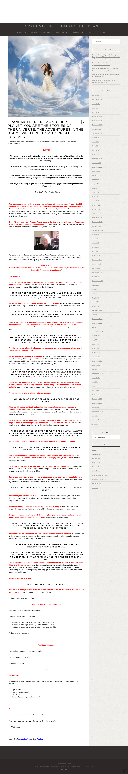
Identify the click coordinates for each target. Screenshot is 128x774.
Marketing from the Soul (100, 475)
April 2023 (95, 150)
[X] (66, 770)
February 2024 (97, 116)
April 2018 (95, 390)
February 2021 (97, 260)
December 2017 (97, 403)
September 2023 (97, 133)
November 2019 (97, 323)
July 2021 (95, 239)
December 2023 (97, 121)
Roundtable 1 (96, 483)
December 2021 (97, 217)
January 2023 (96, 163)
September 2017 (97, 411)
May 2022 (95, 196)
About (94, 450)
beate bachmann (25, 739)
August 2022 (96, 184)
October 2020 (96, 276)
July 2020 (95, 289)
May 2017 (95, 424)
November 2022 (97, 171)
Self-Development (65, 141)
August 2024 (96, 104)
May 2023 (95, 146)
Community (31, 141)
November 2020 (97, 272)
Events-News (96, 462)
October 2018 (96, 369)
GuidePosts (96, 471)
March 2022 (96, 205)
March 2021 (96, 255)
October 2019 (96, 327)
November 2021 (97, 222)
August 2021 (96, 234)
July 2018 (95, 382)
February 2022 (97, 209)
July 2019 (95, 340)
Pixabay (40, 739)
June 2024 (95, 108)
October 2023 (96, 129)
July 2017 (95, 416)
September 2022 (97, 179)
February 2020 (97, 310)
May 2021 (95, 247)
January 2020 (96, 314)
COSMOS (38, 141)
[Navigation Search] (110, 33)
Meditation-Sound (98, 479)
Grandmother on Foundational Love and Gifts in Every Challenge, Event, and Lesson (106, 70)
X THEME (69, 763)
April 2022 (95, 201)
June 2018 (95, 386)
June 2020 (95, 293)
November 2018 (97, 365)
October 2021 (96, 226)
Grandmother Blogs (53, 141)
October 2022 (96, 175)
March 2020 (96, 306)
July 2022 (95, 188)
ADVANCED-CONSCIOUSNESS (18, 141)
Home (36, 766)
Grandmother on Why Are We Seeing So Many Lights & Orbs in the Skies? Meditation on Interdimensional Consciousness (106, 57)
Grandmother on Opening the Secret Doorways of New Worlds (104, 81)
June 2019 (95, 344)
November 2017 (97, 407)
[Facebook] (62, 770)
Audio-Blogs (96, 454)
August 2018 (96, 378)
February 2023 (97, 158)
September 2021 (97, 230)
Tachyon (95, 488)
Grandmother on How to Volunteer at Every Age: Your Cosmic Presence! (106, 64)
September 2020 (97, 281)
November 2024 (97, 99)
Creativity (44, 141)
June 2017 (95, 420)
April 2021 (95, 251)
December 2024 (97, 95)
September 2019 (97, 331)
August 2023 (96, 137)
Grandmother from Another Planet (64, 26)
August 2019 (96, 335)
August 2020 (96, 285)
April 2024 (95, 112)
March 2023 (96, 154)
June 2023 (95, 142)
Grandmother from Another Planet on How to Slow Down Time (105, 75)
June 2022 (95, 192)
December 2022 (97, 167)
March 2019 (96, 352)
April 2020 (95, 302)
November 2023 (97, 125)
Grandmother (96, 467)
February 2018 (97, 399)
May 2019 (95, 348)
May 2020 (95, 298)
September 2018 (97, 373)
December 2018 (97, 361)
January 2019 (96, 357)
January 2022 (96, 213)
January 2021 (96, 264)
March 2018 (96, 394)
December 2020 (97, 268)
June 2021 (95, 243)
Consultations (96, 458)
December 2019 (97, 319)
